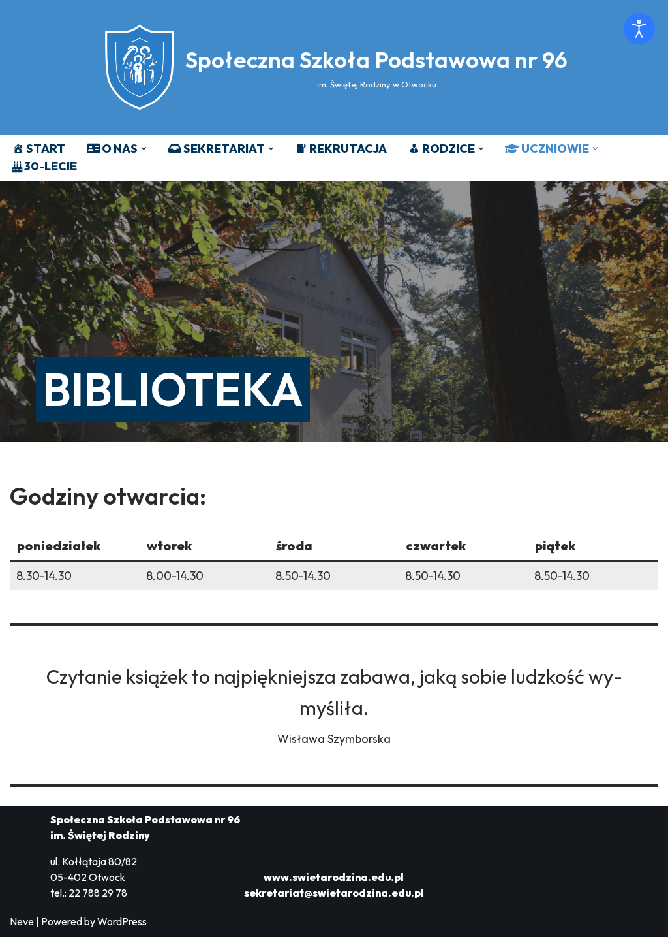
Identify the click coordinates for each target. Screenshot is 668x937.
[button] (144, 148)
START (45, 148)
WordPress (122, 921)
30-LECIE (50, 166)
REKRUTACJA (348, 148)
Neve (22, 921)
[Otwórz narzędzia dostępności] (639, 28)
